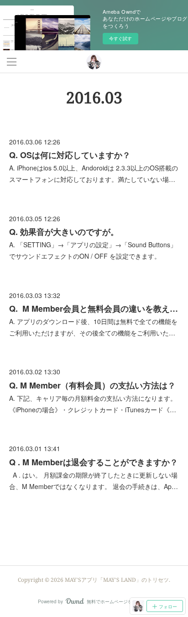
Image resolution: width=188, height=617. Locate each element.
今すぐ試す (120, 38)
